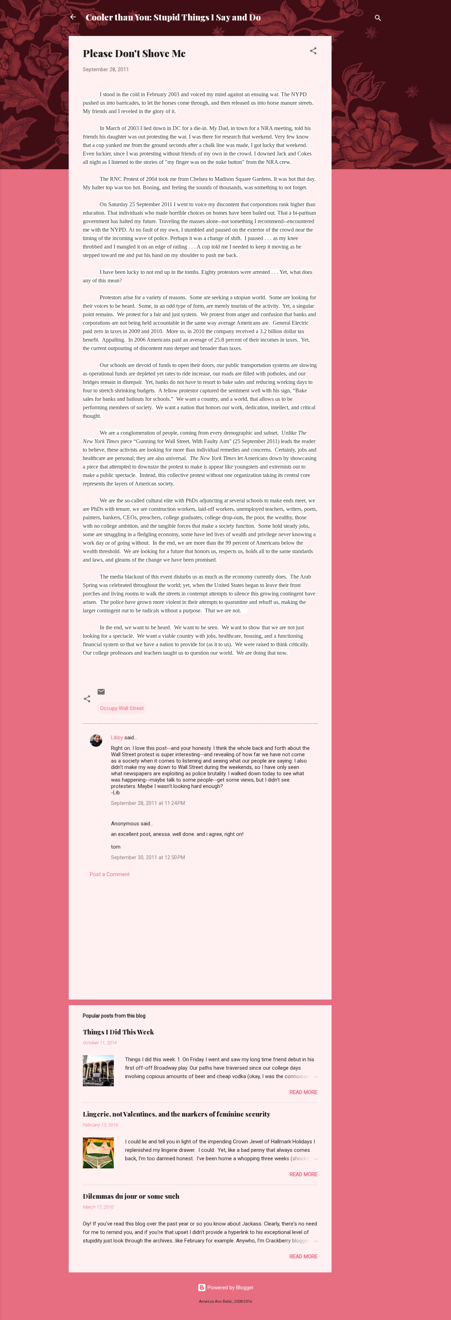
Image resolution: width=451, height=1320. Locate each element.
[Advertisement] (359, 142)
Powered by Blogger (230, 1287)
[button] (313, 52)
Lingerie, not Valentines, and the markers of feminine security (176, 1114)
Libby (117, 737)
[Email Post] (101, 694)
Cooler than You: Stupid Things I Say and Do (173, 17)
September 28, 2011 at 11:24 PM (148, 803)
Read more (303, 1092)
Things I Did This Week (118, 1032)
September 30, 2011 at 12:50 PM (148, 857)
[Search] (378, 19)
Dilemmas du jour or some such (131, 1196)
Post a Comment (110, 874)
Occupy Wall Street (122, 708)
